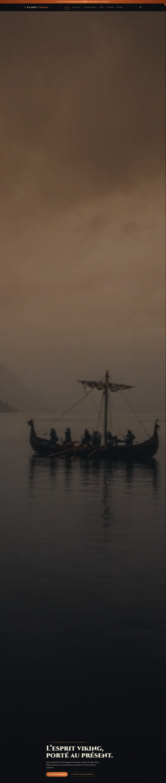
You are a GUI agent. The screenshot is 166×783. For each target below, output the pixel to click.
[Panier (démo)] (140, 7)
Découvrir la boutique (56, 774)
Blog (101, 7)
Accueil (67, 7)
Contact (119, 7)
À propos (110, 7)
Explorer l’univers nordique (82, 774)
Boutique (76, 7)
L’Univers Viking (90, 7)
